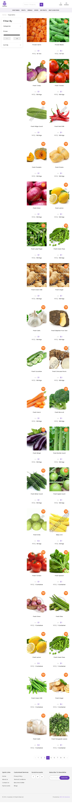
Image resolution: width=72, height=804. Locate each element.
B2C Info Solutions (65, 797)
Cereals (29, 10)
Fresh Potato (59, 167)
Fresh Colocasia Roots (59, 371)
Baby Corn (59, 534)
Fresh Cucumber (37, 371)
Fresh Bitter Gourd (37, 494)
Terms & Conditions (20, 779)
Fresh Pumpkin (36, 167)
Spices (36, 10)
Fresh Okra (59, 616)
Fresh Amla (36, 534)
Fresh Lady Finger (36, 249)
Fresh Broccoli (59, 412)
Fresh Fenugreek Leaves (59, 739)
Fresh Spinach (59, 575)
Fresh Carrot (37, 412)
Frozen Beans (59, 44)
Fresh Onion (36, 208)
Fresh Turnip (37, 85)
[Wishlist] (30, 21)
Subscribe (64, 777)
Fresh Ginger (59, 289)
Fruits (23, 10)
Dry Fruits (43, 10)
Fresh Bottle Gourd (59, 453)
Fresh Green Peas (59, 249)
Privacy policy (18, 776)
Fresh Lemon (59, 208)
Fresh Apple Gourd (59, 494)
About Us (5, 779)
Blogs (15, 785)
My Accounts (6, 785)
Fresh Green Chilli (36, 289)
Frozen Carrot (36, 44)
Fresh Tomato (59, 85)
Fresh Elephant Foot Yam (59, 330)
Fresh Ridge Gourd (37, 126)
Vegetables (16, 10)
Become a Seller (19, 782)
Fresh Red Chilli (59, 126)
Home (4, 15)
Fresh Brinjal (37, 453)
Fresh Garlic (36, 330)
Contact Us (5, 782)
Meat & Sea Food (54, 10)
